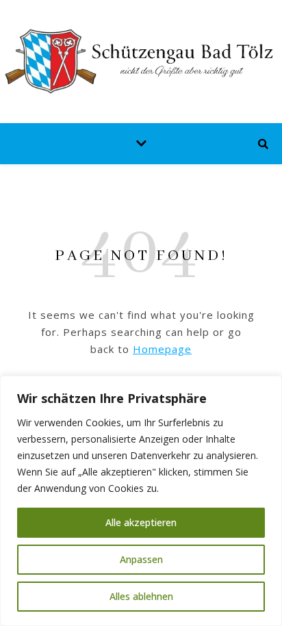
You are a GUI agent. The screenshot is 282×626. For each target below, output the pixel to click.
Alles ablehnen (141, 596)
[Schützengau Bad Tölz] (141, 61)
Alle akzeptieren (141, 522)
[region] (141, 501)
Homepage (162, 349)
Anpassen (141, 559)
